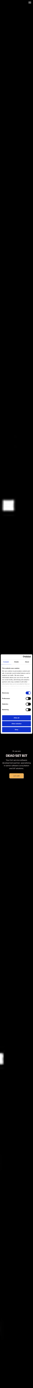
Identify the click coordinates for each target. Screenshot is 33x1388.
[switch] (28, 698)
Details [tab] (16, 662)
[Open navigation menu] (30, 2)
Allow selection (17, 723)
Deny (16, 729)
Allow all (16, 718)
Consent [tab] (6, 662)
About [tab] (27, 662)
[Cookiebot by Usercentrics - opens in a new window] (23, 657)
